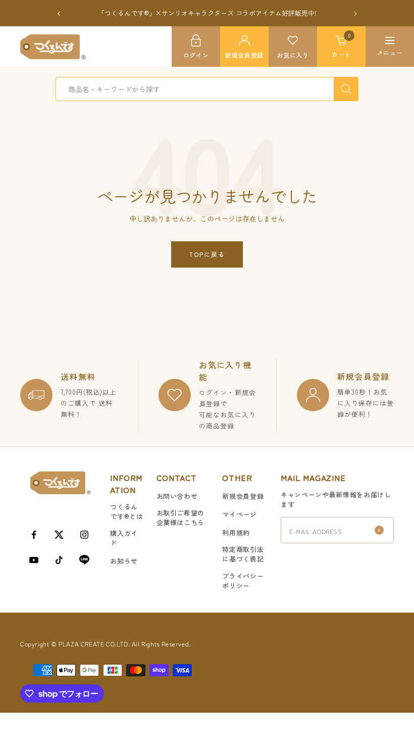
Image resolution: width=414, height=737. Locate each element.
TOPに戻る (207, 254)
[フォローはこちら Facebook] (33, 534)
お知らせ (124, 561)
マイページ (239, 514)
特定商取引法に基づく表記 (243, 553)
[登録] (379, 530)
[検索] (346, 89)
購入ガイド (124, 537)
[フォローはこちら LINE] (84, 560)
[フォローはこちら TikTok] (59, 560)
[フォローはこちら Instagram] (84, 534)
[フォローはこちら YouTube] (33, 560)
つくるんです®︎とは (126, 511)
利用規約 (236, 532)
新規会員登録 (243, 496)
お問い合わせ (177, 496)
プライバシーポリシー (243, 580)
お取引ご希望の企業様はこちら (181, 517)
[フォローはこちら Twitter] (59, 534)
